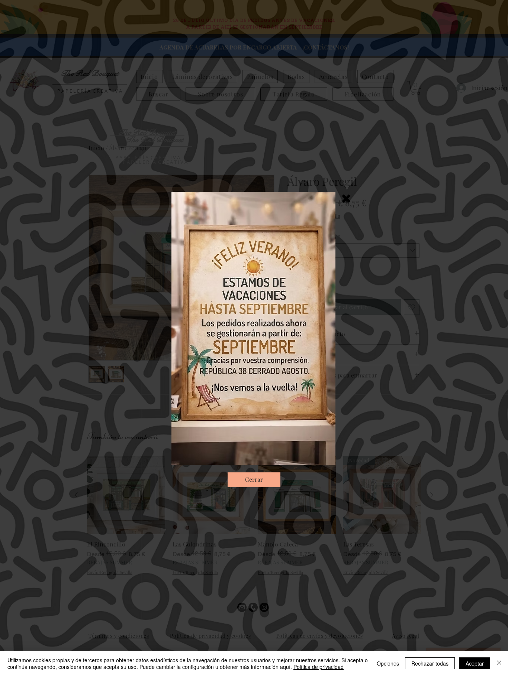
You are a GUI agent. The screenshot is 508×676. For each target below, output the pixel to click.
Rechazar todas (429, 663)
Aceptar (475, 663)
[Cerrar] (499, 663)
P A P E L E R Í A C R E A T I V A (155, 162)
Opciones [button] (388, 663)
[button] (346, 198)
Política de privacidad (318, 666)
